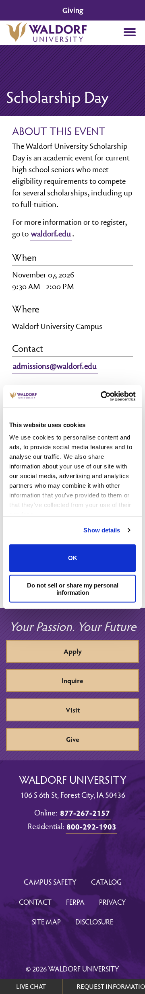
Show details (101, 530)
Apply (73, 651)
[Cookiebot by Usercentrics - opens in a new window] (102, 396)
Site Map (46, 921)
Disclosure (94, 921)
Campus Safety (50, 882)
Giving (72, 10)
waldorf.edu (51, 233)
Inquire (72, 680)
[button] (129, 33)
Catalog (106, 882)
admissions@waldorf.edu (55, 366)
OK (72, 558)
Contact (35, 902)
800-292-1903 (91, 826)
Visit (73, 710)
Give (72, 739)
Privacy (112, 902)
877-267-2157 (85, 812)
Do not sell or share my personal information (72, 589)
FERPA (75, 902)
